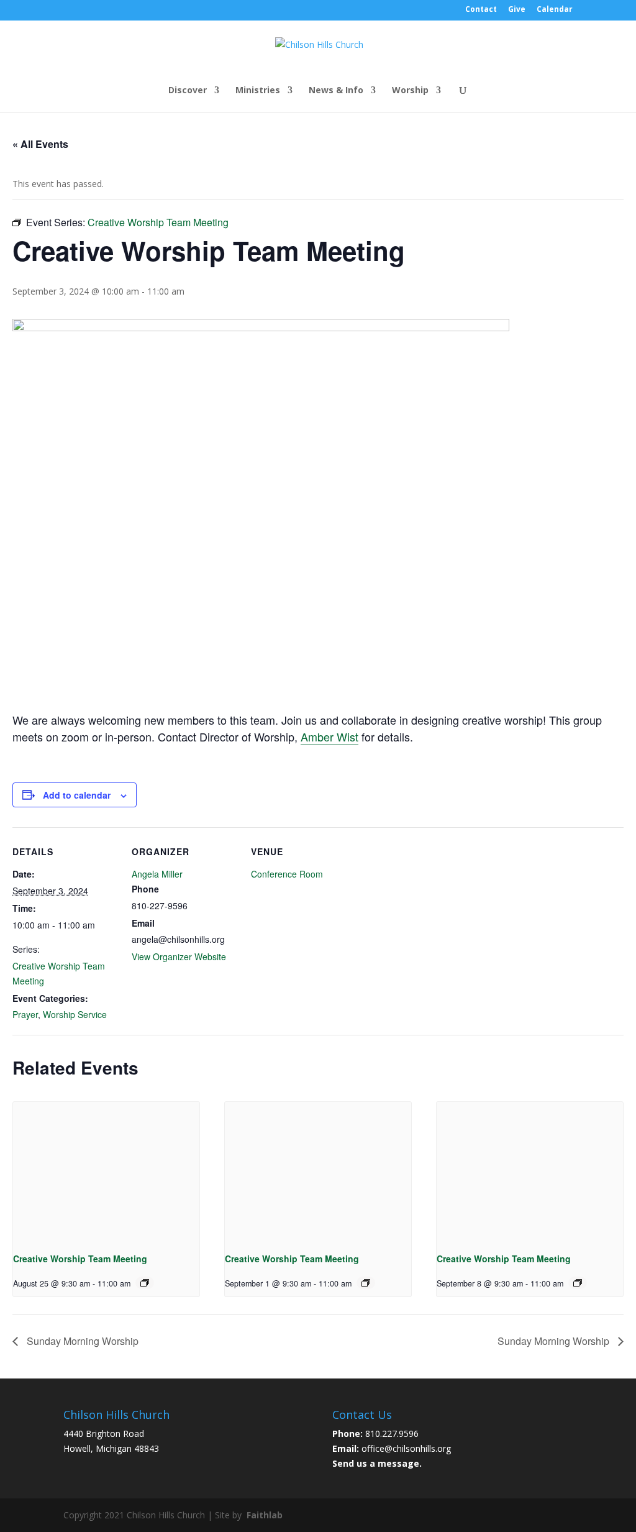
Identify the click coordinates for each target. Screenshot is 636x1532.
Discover (187, 91)
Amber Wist (329, 736)
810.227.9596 (392, 1433)
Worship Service (75, 1014)
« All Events (40, 144)
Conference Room (287, 874)
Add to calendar (77, 795)
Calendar (555, 10)
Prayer (25, 1014)
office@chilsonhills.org (406, 1448)
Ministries (257, 91)
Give (516, 10)
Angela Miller (157, 874)
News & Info (336, 91)
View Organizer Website (179, 956)
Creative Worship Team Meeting (80, 1258)
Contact (481, 10)
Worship (410, 91)
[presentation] (106, 1172)
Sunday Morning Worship (81, 1341)
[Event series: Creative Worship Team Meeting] (144, 1283)
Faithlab (265, 1515)
